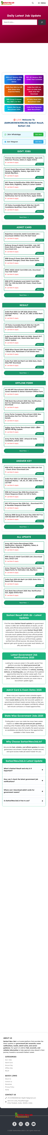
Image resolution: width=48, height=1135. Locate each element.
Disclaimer (8, 1084)
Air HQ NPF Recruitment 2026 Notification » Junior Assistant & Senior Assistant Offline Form (24, 390)
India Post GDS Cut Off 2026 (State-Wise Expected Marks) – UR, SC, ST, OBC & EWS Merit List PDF (24, 314)
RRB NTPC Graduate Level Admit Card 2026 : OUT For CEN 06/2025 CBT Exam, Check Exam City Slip (23, 283)
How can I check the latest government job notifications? (21, 780)
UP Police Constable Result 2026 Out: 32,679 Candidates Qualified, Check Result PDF (22, 206)
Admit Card (9, 1062)
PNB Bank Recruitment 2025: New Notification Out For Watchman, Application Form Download (23, 403)
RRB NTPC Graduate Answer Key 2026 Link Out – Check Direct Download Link (23, 468)
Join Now (38, 134)
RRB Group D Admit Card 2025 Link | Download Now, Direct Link (23, 558)
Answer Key (9, 1065)
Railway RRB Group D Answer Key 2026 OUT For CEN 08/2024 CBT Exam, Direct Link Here (24, 516)
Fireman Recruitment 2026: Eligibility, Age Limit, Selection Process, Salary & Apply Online (24, 159)
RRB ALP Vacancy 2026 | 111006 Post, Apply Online (14, 79)
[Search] (42, 22)
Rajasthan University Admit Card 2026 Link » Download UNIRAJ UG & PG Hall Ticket (22, 235)
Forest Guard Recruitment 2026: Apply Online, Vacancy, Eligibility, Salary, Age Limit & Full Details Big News (23, 171)
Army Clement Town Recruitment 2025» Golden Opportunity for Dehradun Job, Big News (23, 569)
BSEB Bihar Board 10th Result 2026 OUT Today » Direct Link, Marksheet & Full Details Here (23, 351)
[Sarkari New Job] (8, 3)
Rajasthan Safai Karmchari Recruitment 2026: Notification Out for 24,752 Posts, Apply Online (23, 195)
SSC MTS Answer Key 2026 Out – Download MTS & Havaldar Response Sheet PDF (24, 504)
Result (7, 1071)
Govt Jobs (8, 1060)
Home (7, 1090)
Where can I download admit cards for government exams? (19, 791)
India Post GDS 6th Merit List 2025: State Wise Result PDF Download (23, 580)
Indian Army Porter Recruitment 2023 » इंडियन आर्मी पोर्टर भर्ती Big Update (22, 428)
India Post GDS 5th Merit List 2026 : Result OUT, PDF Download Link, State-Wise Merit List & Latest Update (23, 338)
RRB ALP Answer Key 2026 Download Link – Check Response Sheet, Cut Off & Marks (22, 493)
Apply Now (40, 164)
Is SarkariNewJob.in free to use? (17, 801)
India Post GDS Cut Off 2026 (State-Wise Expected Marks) (14, 89)
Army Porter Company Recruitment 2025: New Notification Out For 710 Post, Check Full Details (23, 416)
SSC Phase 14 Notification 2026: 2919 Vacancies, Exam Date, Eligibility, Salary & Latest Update (24, 183)
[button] (33, 3)
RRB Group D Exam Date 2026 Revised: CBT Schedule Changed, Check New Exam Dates (22, 259)
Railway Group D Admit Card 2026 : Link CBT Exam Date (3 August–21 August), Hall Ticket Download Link (22, 247)
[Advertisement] (24, 51)
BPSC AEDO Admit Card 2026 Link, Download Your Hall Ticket (23, 271)
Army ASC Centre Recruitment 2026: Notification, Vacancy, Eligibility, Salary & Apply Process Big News (21, 545)
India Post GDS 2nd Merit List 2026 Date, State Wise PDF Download (23, 362)
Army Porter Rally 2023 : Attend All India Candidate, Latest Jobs (21, 440)
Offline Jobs (9, 1068)
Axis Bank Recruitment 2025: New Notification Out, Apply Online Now (23, 592)
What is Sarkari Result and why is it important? (18, 769)
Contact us (8, 1081)
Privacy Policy (9, 1087)
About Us (8, 1079)
